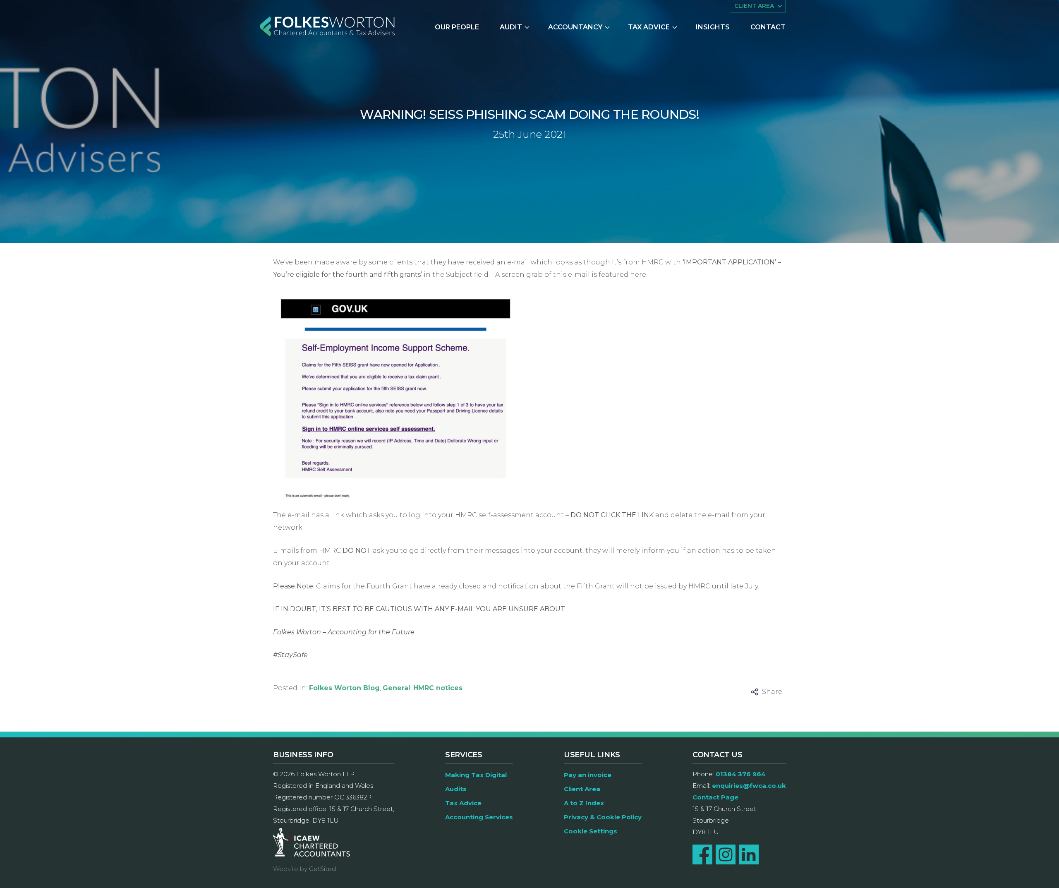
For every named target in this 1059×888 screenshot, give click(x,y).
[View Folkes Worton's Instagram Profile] (726, 854)
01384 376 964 (741, 774)
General (396, 688)
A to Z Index (584, 803)
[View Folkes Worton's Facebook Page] (702, 854)
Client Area (582, 789)
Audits (456, 789)
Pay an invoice (587, 775)
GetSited (322, 869)
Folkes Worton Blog (344, 688)
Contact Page (715, 797)
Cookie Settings (590, 831)
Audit (511, 27)
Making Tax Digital (476, 775)
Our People (457, 27)
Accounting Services (479, 817)
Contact (768, 27)
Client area (754, 6)
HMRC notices (437, 688)
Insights (713, 27)
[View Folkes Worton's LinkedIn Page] (749, 854)
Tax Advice (649, 27)
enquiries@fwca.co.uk (749, 786)
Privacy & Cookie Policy (603, 817)
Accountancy (575, 27)
